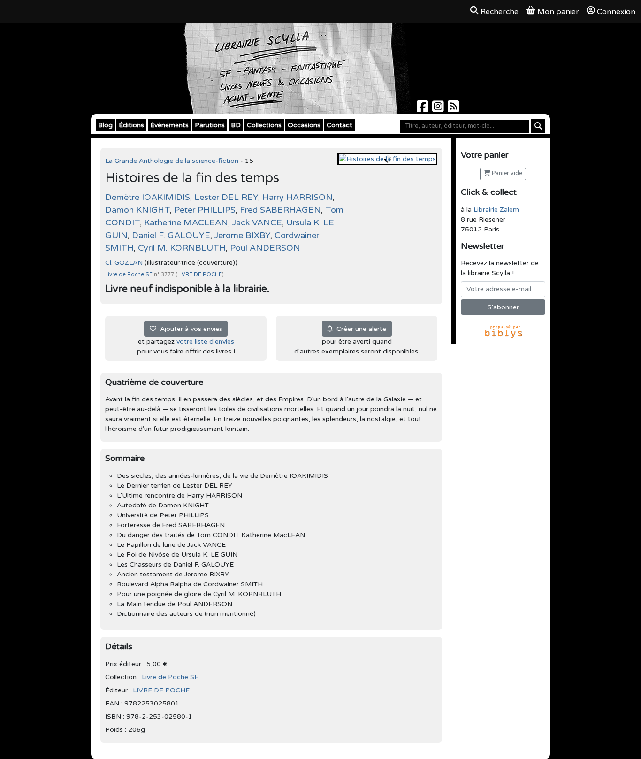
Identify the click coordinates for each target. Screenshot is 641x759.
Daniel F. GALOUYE (171, 235)
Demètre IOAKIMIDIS (147, 197)
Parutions (210, 125)
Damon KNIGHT (137, 210)
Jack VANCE (257, 222)
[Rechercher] (538, 126)
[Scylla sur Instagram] (439, 109)
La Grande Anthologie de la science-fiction (172, 161)
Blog (105, 125)
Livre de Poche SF (129, 274)
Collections (264, 125)
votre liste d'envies (205, 341)
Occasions (304, 125)
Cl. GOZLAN (124, 263)
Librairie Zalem (496, 210)
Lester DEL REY (226, 197)
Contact (339, 125)
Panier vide (506, 173)
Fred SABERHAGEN (280, 210)
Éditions (131, 125)
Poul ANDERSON (265, 248)
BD (236, 125)
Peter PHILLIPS (205, 210)
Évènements (169, 125)
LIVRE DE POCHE (199, 274)
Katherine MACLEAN (186, 222)
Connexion (616, 11)
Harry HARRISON (297, 197)
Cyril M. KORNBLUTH (182, 248)
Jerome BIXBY (242, 235)
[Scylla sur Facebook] (423, 109)
